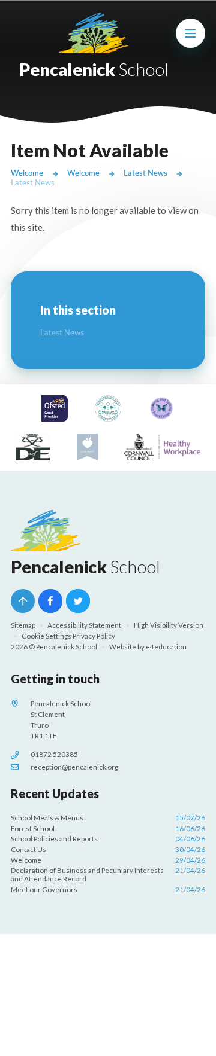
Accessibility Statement (84, 625)
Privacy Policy (94, 636)
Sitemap (23, 625)
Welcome (27, 173)
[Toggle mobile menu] (191, 33)
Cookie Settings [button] (46, 636)
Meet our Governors (108, 889)
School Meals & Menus (108, 818)
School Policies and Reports (108, 839)
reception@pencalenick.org (74, 767)
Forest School (108, 828)
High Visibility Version (168, 625)
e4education (166, 647)
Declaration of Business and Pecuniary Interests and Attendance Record (108, 874)
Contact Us (108, 849)
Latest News (145, 173)
